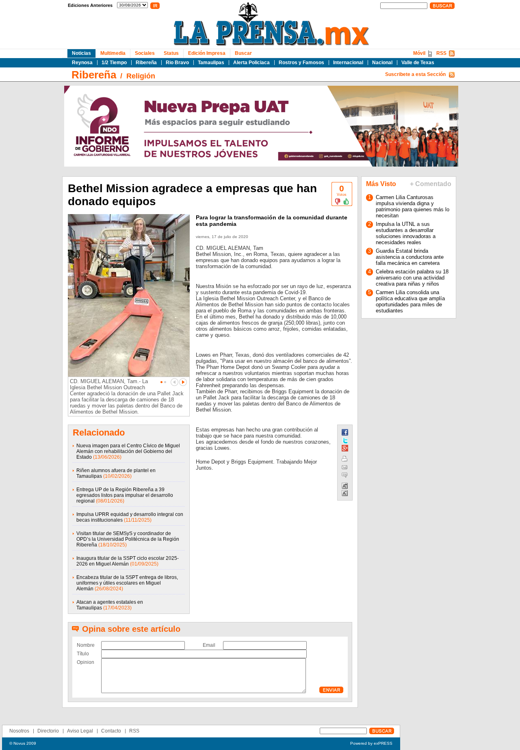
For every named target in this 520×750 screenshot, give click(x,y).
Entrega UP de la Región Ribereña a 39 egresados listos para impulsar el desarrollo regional (124, 495)
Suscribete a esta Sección (415, 74)
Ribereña (146, 62)
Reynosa (82, 62)
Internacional (348, 62)
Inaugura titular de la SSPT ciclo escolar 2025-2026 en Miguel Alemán (127, 561)
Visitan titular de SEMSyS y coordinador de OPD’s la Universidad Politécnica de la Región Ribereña (127, 539)
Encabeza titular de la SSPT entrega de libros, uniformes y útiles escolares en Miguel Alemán (127, 583)
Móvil (419, 53)
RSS (441, 53)
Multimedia (113, 53)
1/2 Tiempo (114, 62)
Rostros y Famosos (301, 62)
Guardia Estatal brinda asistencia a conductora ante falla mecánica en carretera (410, 257)
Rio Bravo (177, 62)
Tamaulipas (211, 62)
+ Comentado (430, 183)
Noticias (81, 53)
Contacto (111, 731)
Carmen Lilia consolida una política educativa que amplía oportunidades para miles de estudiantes (410, 301)
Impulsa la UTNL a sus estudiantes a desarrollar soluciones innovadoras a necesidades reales (406, 233)
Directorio (48, 731)
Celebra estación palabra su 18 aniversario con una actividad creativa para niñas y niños (412, 278)
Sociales (145, 53)
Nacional (382, 62)
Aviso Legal (80, 731)
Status (171, 53)
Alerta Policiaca (251, 62)
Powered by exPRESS (371, 743)
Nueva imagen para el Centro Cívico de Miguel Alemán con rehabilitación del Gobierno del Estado (128, 451)
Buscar (243, 53)
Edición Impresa (206, 53)
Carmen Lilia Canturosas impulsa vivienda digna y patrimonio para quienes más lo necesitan (412, 206)
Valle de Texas (417, 62)
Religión (140, 76)
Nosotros (19, 731)
